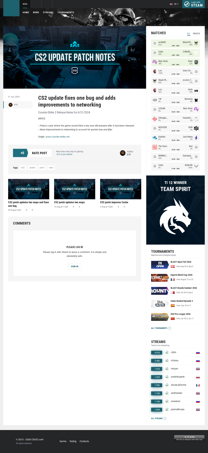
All (188, 33)
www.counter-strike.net (58, 137)
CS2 (23, 168)
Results (196, 33)
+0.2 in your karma (64, 154)
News (25, 4)
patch (42, 168)
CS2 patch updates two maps (69, 202)
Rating (73, 441)
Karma (63, 441)
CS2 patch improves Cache (114, 202)
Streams (48, 12)
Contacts (84, 441)
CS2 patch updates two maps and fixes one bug (28, 204)
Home (26, 12)
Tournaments (66, 12)
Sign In (74, 266)
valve (51, 168)
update (32, 168)
